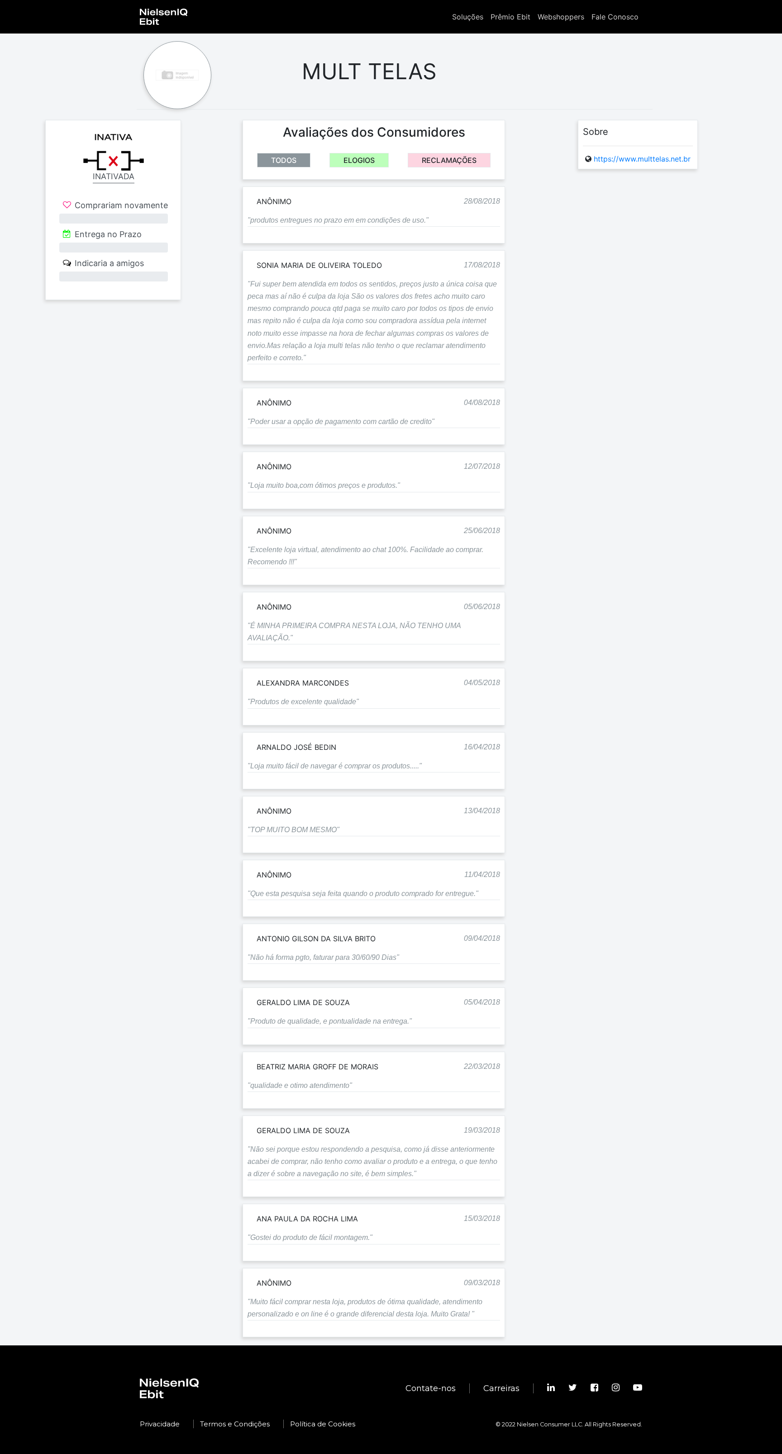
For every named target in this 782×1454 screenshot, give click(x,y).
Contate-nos (430, 1388)
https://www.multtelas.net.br (642, 158)
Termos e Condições (235, 1424)
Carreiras (501, 1388)
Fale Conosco (615, 16)
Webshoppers (561, 16)
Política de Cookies (322, 1424)
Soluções (467, 16)
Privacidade (160, 1424)
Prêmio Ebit (510, 16)
